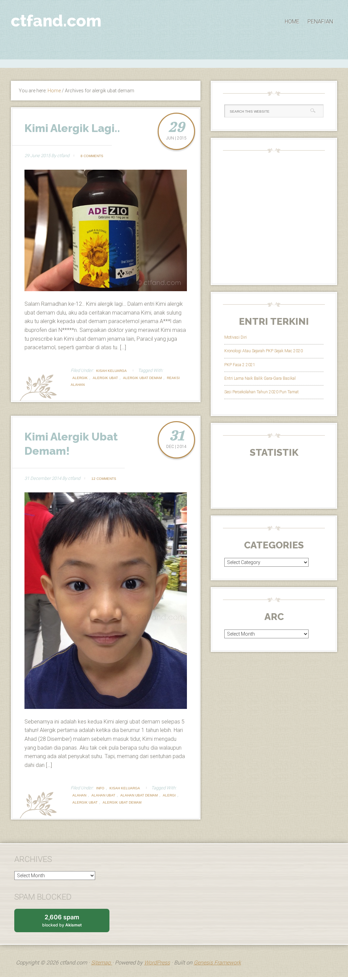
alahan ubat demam (139, 795)
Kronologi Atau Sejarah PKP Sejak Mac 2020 (263, 351)
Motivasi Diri (235, 337)
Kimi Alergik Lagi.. (72, 128)
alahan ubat (103, 795)
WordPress (157, 962)
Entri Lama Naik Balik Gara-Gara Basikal (260, 378)
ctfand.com (56, 20)
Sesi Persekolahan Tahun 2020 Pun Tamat (261, 392)
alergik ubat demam (142, 378)
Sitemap (101, 962)
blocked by (68, 923)
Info (100, 788)
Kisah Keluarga (111, 371)
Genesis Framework (217, 962)
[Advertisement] (174, 63)
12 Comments (103, 479)
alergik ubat (105, 378)
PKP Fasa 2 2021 (239, 364)
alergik (80, 378)
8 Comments (92, 156)
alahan (79, 795)
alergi (169, 795)
